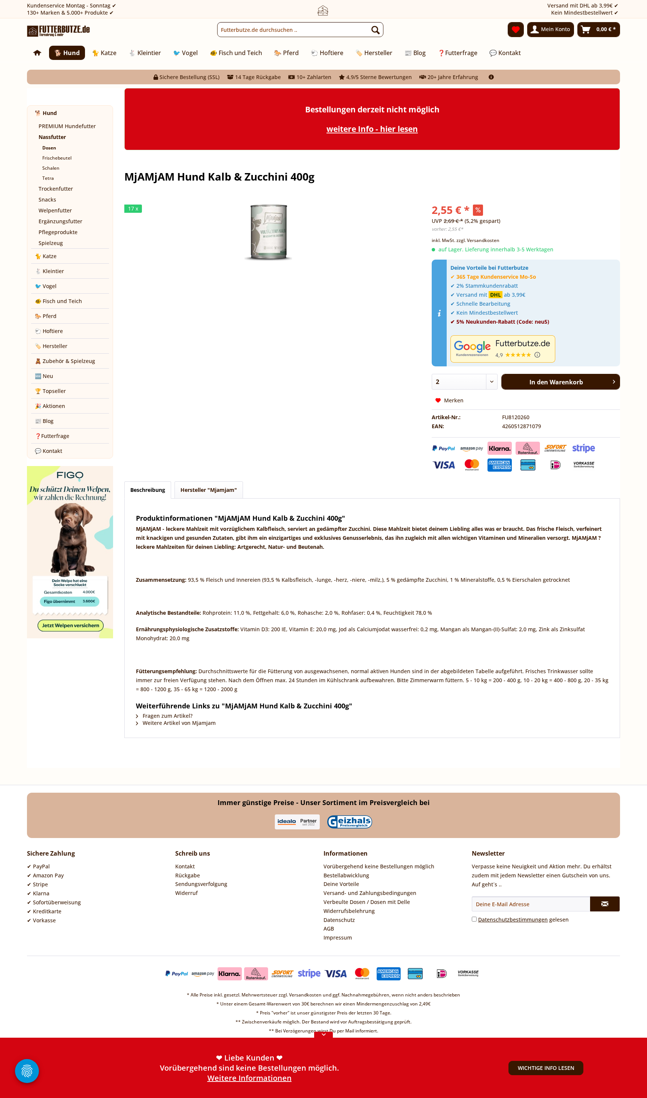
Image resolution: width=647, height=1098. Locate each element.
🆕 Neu (44, 375)
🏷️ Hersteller (51, 346)
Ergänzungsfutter (60, 221)
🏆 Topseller (50, 390)
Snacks (47, 199)
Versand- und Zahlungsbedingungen (370, 892)
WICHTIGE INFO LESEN (546, 1067)
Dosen (49, 148)
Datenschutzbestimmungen (513, 919)
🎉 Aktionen (50, 405)
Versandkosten (305, 995)
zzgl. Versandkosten (477, 240)
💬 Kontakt (48, 450)
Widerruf (186, 892)
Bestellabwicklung (346, 875)
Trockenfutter (56, 188)
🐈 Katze (46, 256)
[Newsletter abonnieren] (605, 903)
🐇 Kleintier (49, 271)
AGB (329, 928)
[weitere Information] (491, 77)
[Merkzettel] (516, 29)
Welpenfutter (55, 210)
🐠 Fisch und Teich (58, 301)
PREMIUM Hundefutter (67, 126)
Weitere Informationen (249, 1078)
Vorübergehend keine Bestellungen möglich (379, 866)
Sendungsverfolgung (201, 883)
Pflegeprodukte (58, 232)
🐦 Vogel (46, 286)
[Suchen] (375, 29)
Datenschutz (339, 919)
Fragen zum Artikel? (166, 715)
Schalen (51, 168)
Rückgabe (187, 875)
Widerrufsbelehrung (349, 910)
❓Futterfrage (52, 435)
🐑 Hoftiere (49, 331)
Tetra (48, 178)
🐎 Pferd (46, 316)
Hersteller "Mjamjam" (208, 489)
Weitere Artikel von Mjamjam (178, 722)
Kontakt (185, 866)
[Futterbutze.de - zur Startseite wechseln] (58, 31)
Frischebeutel (57, 158)
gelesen (523, 919)
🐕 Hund (46, 113)
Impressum (338, 937)
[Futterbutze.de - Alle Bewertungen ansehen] (533, 349)
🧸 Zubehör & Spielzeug (65, 361)
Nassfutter (52, 136)
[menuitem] (300, 29)
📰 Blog (44, 420)
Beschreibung (147, 489)
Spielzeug (51, 242)
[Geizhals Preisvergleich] (349, 822)
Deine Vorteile (341, 883)
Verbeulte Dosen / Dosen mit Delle (367, 901)
